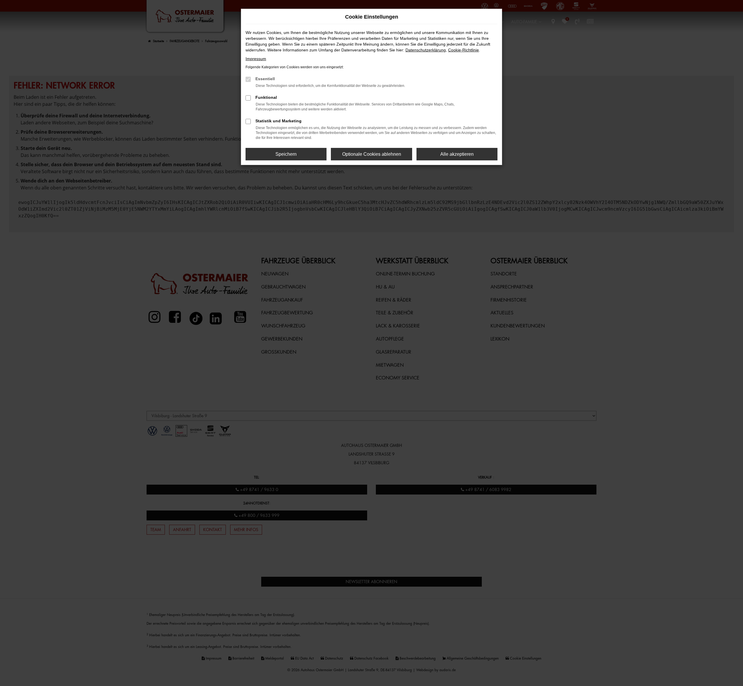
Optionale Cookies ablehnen (371, 154)
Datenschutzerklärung (425, 50)
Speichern (286, 154)
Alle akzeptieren (457, 154)
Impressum (256, 58)
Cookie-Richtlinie (463, 50)
